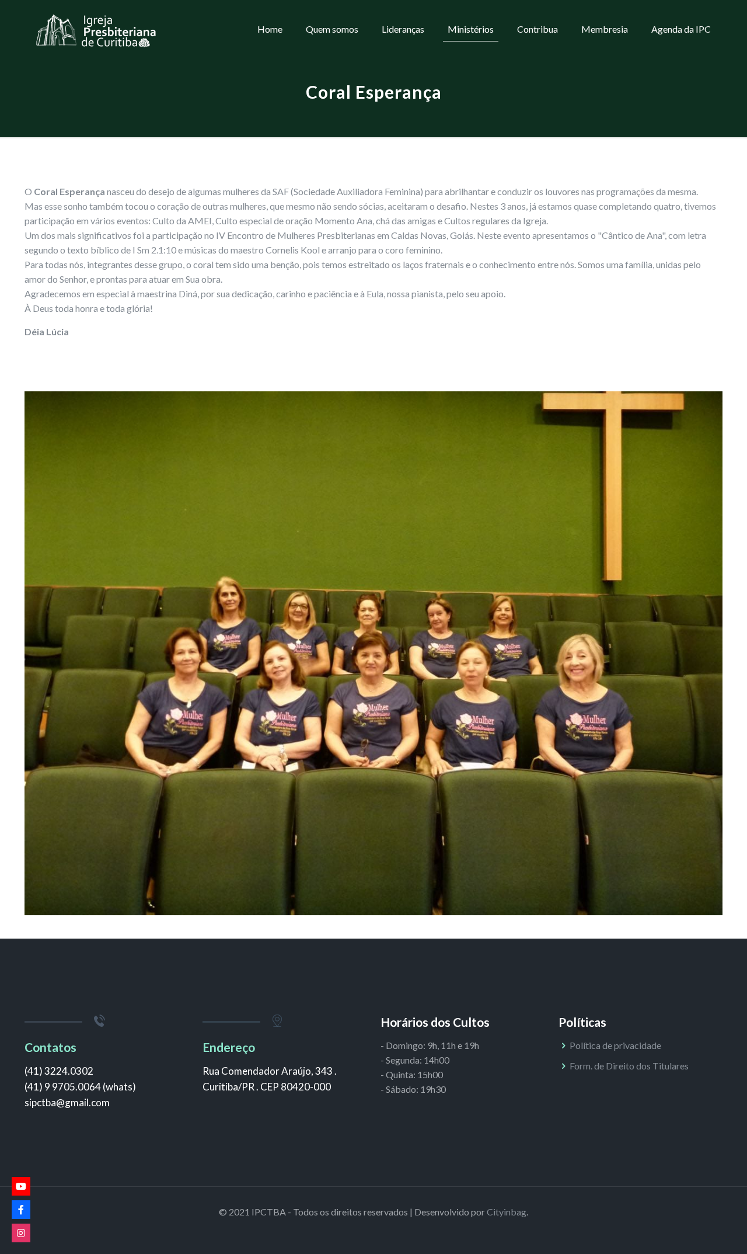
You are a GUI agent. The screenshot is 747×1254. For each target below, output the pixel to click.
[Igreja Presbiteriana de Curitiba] (96, 29)
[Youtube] (21, 1186)
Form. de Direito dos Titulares (629, 1065)
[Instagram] (21, 1233)
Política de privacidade (615, 1045)
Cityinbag (506, 1211)
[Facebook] (21, 1209)
